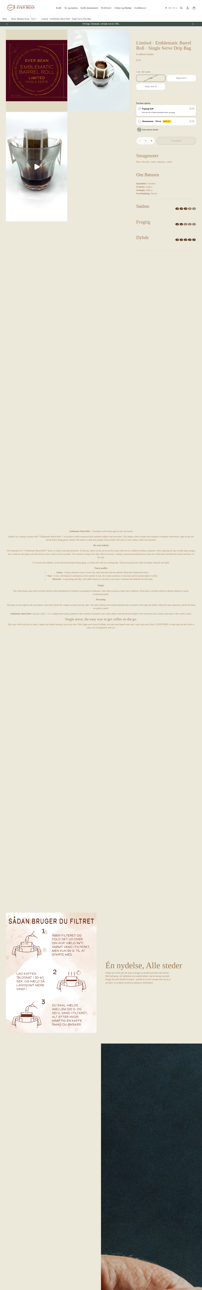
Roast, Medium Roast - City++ (24, 19)
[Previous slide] (7, 24)
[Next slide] (193, 24)
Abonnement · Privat (156, 121)
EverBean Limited (144, 54)
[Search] (181, 8)
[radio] (139, 108)
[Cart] (194, 8)
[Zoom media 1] (36, 70)
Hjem (4, 19)
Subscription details (150, 129)
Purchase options (143, 103)
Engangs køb (147, 109)
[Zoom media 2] (98, 70)
